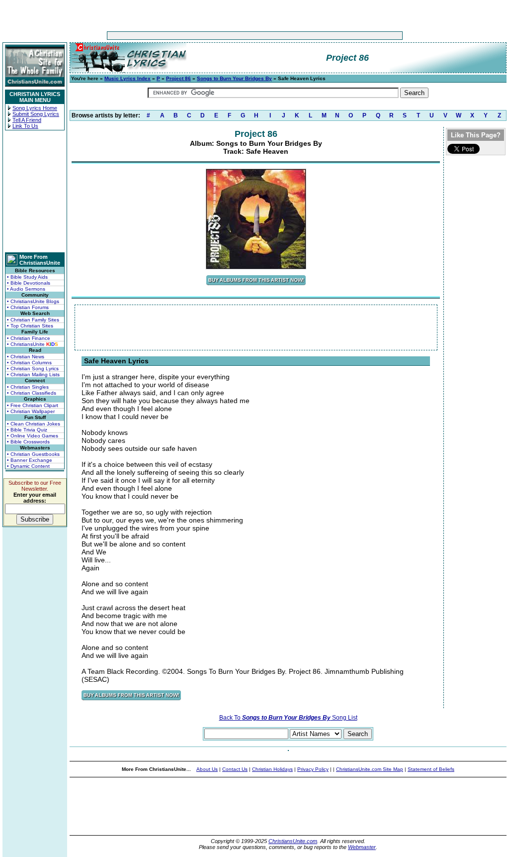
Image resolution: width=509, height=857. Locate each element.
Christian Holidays (272, 769)
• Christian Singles (28, 387)
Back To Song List (288, 717)
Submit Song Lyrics (35, 114)
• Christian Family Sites (33, 319)
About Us (207, 769)
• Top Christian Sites (30, 325)
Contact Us (235, 769)
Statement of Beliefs (431, 769)
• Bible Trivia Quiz (27, 429)
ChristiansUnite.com (292, 841)
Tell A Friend (26, 120)
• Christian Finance (28, 338)
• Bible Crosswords (28, 441)
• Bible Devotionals (28, 283)
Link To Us (25, 126)
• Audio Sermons (26, 289)
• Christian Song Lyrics (33, 368)
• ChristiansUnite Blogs (33, 301)
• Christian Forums (28, 307)
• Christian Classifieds (31, 393)
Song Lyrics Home (34, 108)
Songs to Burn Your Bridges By (234, 78)
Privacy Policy (313, 769)
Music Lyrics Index (127, 78)
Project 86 (178, 78)
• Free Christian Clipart (32, 405)
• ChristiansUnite (32, 344)
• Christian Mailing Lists (33, 374)
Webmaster (362, 847)
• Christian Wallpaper (31, 411)
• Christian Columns (29, 362)
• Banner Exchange (29, 460)
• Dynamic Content (28, 466)
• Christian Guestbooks (33, 454)
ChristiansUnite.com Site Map (369, 769)
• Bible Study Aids (27, 277)
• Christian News (25, 356)
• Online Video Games (32, 435)
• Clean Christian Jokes (33, 424)
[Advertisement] (223, 35)
